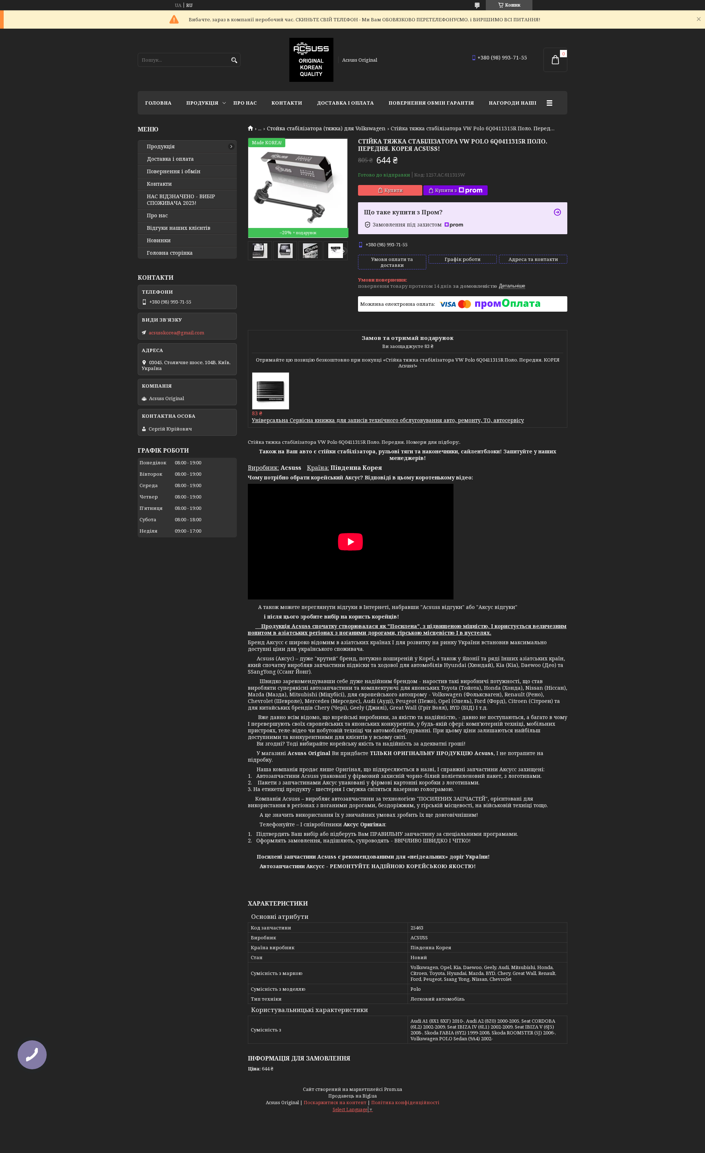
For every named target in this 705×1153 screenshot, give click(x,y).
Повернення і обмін (173, 171)
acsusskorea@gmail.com (176, 333)
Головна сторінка (170, 253)
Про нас (245, 102)
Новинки (159, 240)
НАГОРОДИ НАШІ (512, 102)
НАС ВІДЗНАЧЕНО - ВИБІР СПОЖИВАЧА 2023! (181, 199)
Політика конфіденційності (405, 1102)
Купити (393, 190)
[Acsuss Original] (311, 60)
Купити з (446, 190)
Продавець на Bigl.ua (352, 1096)
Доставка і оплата (345, 102)
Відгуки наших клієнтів (178, 228)
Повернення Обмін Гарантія (431, 102)
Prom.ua (393, 1089)
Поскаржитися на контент (335, 1102)
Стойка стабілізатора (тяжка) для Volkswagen (326, 128)
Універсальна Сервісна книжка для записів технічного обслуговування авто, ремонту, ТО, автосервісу (388, 420)
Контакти (286, 102)
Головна (158, 102)
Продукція (202, 102)
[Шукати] (234, 60)
